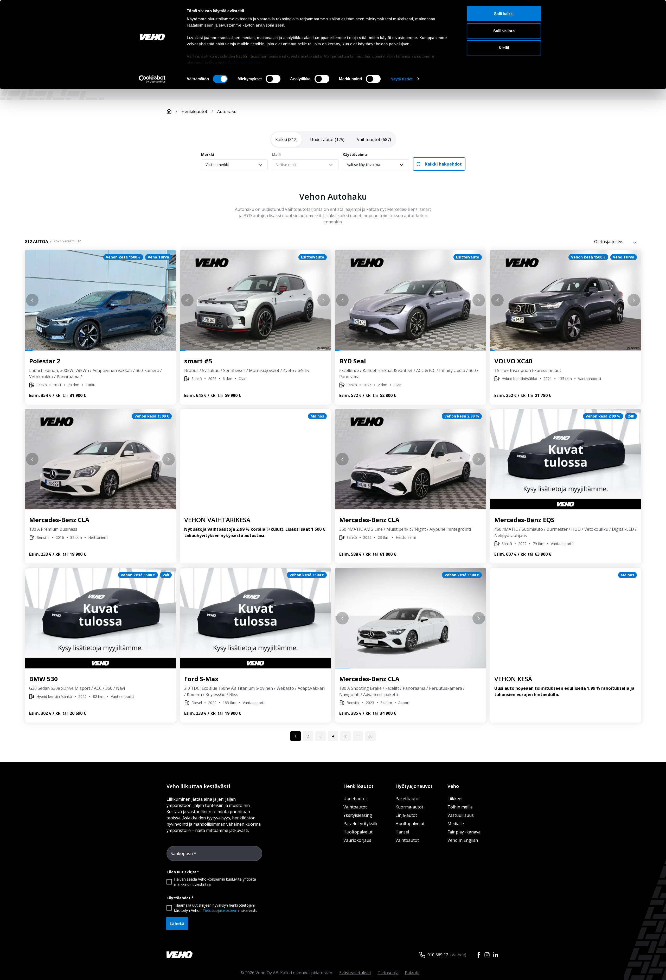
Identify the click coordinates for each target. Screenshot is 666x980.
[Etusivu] (169, 111)
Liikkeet (455, 798)
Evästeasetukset (355, 973)
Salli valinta (503, 31)
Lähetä (177, 923)
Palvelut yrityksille (361, 823)
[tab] (286, 139)
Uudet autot (355, 798)
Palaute (412, 973)
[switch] (273, 79)
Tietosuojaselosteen (220, 910)
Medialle (455, 823)
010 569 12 (437, 955)
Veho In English (462, 840)
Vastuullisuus (460, 815)
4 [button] (333, 736)
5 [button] (345, 736)
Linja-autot (406, 815)
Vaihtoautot (355, 807)
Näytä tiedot (401, 79)
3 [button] (320, 736)
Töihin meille (460, 807)
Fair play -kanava (464, 832)
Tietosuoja (388, 973)
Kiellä (504, 48)
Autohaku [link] (226, 111)
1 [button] (295, 736)
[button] (358, 736)
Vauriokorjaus (357, 840)
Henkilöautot (194, 111)
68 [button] (370, 736)
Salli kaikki (504, 13)
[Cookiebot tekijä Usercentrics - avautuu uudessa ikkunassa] (152, 79)
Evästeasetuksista (245, 62)
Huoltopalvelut (358, 832)
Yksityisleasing (357, 815)
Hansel (402, 832)
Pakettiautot (407, 798)
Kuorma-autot (409, 807)
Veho (453, 786)
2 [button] (308, 736)
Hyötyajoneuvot (414, 786)
